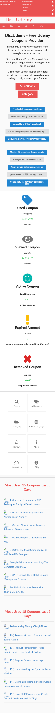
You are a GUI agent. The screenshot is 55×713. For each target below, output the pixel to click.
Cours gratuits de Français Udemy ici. (27, 167)
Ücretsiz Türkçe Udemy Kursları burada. (27, 152)
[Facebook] (53, 14)
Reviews (16, 447)
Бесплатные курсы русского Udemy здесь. (27, 139)
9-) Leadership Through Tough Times (28, 626)
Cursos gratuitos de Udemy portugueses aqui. (27, 183)
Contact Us (17, 467)
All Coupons (27, 86)
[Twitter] (53, 10)
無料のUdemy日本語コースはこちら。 (27, 175)
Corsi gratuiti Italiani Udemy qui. (27, 160)
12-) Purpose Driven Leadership (26, 660)
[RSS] (53, 2)
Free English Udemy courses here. (27, 109)
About (36, 447)
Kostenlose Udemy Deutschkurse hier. (27, 117)
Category (27, 94)
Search (17, 406)
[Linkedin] (53, 6)
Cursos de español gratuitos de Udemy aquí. (27, 132)
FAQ (37, 467)
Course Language (36, 427)
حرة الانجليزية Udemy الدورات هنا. (27, 124)
